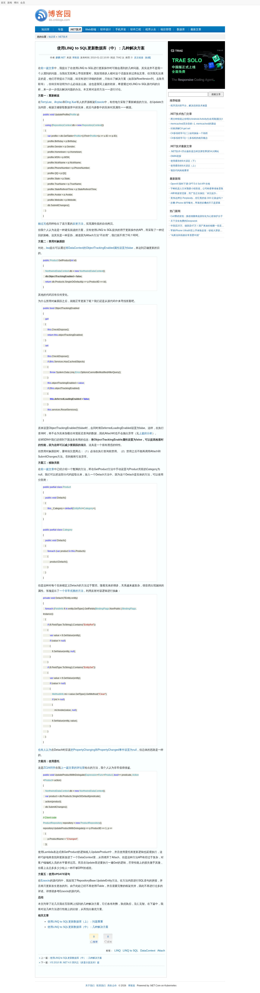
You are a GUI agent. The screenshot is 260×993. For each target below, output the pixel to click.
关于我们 (90, 985)
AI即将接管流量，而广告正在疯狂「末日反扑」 (194, 193)
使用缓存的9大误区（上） (184, 165)
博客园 (75, 57)
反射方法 (78, 223)
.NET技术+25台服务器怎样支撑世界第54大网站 (195, 151)
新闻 (9, 2)
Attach (161, 950)
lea (48, 248)
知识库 (45, 29)
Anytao (58, 102)
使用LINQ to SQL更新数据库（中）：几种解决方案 (101, 48)
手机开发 (120, 29)
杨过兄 (42, 223)
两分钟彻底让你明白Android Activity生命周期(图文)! (197, 119)
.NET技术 (75, 29)
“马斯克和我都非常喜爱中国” (185, 235)
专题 (60, 29)
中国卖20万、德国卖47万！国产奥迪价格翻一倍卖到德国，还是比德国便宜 (209, 225)
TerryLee (46, 102)
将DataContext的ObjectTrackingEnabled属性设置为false (99, 248)
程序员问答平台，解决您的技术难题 (189, 105)
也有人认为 (44, 749)
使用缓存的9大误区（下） (184, 161)
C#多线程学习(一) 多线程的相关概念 (189, 138)
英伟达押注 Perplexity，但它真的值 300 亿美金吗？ (197, 198)
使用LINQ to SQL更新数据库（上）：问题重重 (75, 921)
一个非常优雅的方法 (71, 590)
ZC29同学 (49, 767)
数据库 (181, 29)
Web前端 (90, 29)
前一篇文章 (47, 68)
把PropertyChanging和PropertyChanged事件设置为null (104, 749)
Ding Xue (70, 102)
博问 (16, 2)
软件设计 (105, 29)
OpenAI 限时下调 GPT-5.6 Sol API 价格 (190, 183)
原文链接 (138, 57)
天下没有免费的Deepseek (184, 221)
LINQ (117, 950)
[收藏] (148, 57)
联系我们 (101, 985)
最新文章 (196, 29)
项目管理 (165, 29)
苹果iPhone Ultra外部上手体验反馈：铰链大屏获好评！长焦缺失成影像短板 (209, 230)
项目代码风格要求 (180, 170)
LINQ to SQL (130, 950)
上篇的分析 (145, 433)
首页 (3, 2)
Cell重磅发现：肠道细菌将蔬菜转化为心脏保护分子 (197, 216)
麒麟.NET (60, 57)
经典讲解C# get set (180, 128)
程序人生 (150, 29)
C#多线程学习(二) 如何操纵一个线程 (189, 133)
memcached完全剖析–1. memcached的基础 (193, 123)
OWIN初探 (176, 156)
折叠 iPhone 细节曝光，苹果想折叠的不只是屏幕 (195, 202)
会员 (22, 2)
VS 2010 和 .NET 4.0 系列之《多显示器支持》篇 (74, 962)
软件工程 (135, 29)
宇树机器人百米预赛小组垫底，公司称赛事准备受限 (197, 188)
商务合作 (112, 985)
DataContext (147, 950)
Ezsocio (99, 102)
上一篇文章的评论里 (73, 767)
